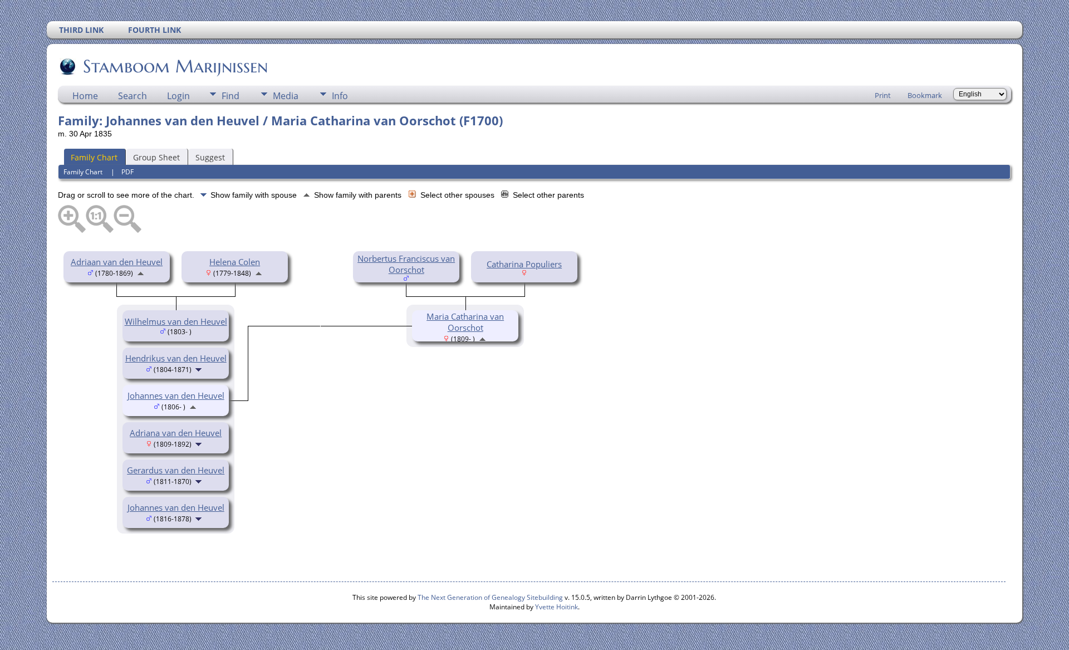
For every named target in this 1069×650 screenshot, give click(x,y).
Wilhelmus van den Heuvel (176, 321)
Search (132, 96)
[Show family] (199, 368)
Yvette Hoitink (556, 607)
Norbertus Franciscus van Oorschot (406, 264)
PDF (127, 172)
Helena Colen (234, 261)
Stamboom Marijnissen (175, 66)
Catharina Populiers (524, 264)
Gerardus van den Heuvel (175, 470)
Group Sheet (156, 157)
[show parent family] (140, 272)
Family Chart (94, 157)
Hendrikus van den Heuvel (176, 358)
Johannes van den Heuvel (176, 507)
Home (85, 96)
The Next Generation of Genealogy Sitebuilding (490, 597)
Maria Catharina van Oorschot (465, 322)
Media (285, 96)
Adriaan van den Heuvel (117, 261)
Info (340, 96)
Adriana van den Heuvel (176, 432)
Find (230, 96)
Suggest (210, 157)
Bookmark (925, 95)
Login (178, 96)
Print (883, 95)
